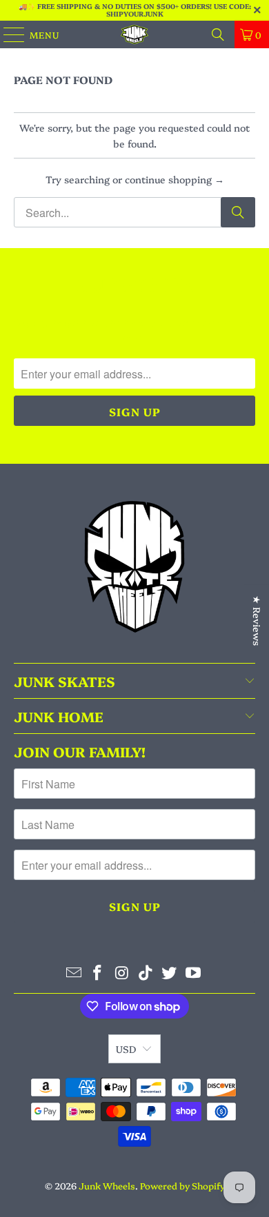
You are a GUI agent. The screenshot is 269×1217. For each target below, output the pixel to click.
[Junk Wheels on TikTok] (146, 972)
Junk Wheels (107, 1185)
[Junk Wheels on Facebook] (98, 972)
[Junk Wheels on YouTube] (193, 972)
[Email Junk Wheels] (73, 972)
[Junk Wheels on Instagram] (122, 972)
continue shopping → (174, 179)
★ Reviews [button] (257, 620)
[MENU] (7, 34)
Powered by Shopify (182, 1185)
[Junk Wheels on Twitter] (169, 972)
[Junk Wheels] (135, 34)
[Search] (218, 34)
